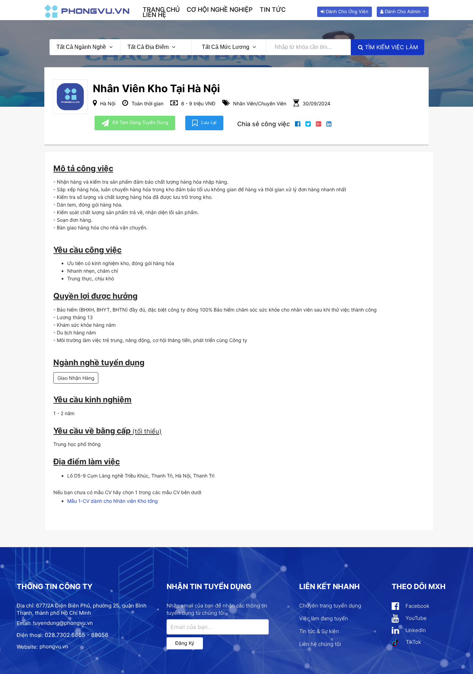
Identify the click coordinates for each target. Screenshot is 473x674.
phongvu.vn (53, 646)
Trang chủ (161, 9)
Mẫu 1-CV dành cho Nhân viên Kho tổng (112, 501)
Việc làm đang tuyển (323, 618)
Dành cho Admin (402, 11)
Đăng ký (184, 643)
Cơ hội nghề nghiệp (220, 9)
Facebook (416, 606)
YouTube (415, 618)
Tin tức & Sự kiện (319, 631)
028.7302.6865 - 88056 (76, 634)
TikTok (412, 642)
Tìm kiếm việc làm (390, 47)
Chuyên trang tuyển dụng (330, 605)
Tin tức (273, 9)
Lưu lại (208, 122)
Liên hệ (154, 14)
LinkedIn (415, 630)
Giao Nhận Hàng (76, 378)
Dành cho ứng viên (346, 11)
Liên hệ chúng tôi (320, 644)
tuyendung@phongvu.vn (63, 623)
